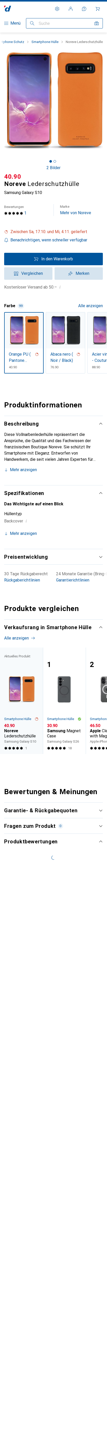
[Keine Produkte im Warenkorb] (97, 9)
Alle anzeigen (90, 305)
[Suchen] (32, 23)
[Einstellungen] (57, 9)
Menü (15, 23)
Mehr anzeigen (23, 469)
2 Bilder (53, 167)
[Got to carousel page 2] (55, 161)
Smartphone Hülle (44, 42)
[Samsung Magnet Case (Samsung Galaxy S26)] (64, 701)
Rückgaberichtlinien (22, 580)
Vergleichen (32, 273)
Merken (82, 273)
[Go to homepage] (7, 9)
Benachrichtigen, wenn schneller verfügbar (48, 240)
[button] (53, 232)
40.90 (12, 176)
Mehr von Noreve (75, 210)
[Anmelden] (70, 9)
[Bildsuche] (96, 23)
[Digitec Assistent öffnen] (84, 9)
